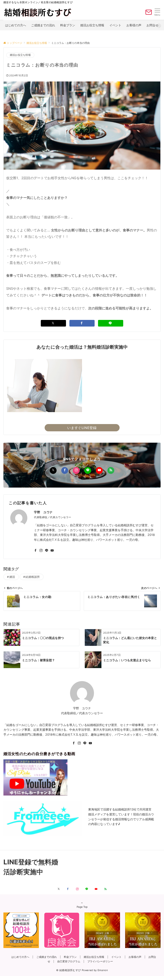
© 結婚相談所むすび (68, 970)
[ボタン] (148, 14)
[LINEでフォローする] (87, 470)
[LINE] (84, 743)
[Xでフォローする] (53, 470)
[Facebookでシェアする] (82, 323)
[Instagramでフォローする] (76, 470)
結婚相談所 (32, 576)
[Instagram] (79, 743)
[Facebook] (73, 743)
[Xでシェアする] (53, 323)
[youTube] (90, 743)
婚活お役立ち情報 (20, 54)
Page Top (82, 906)
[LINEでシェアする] (110, 323)
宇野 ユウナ (43, 512)
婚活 (12, 576)
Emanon (103, 970)
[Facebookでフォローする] (64, 470)
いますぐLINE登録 (82, 428)
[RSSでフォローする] (110, 470)
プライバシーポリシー (100, 961)
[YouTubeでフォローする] (99, 470)
